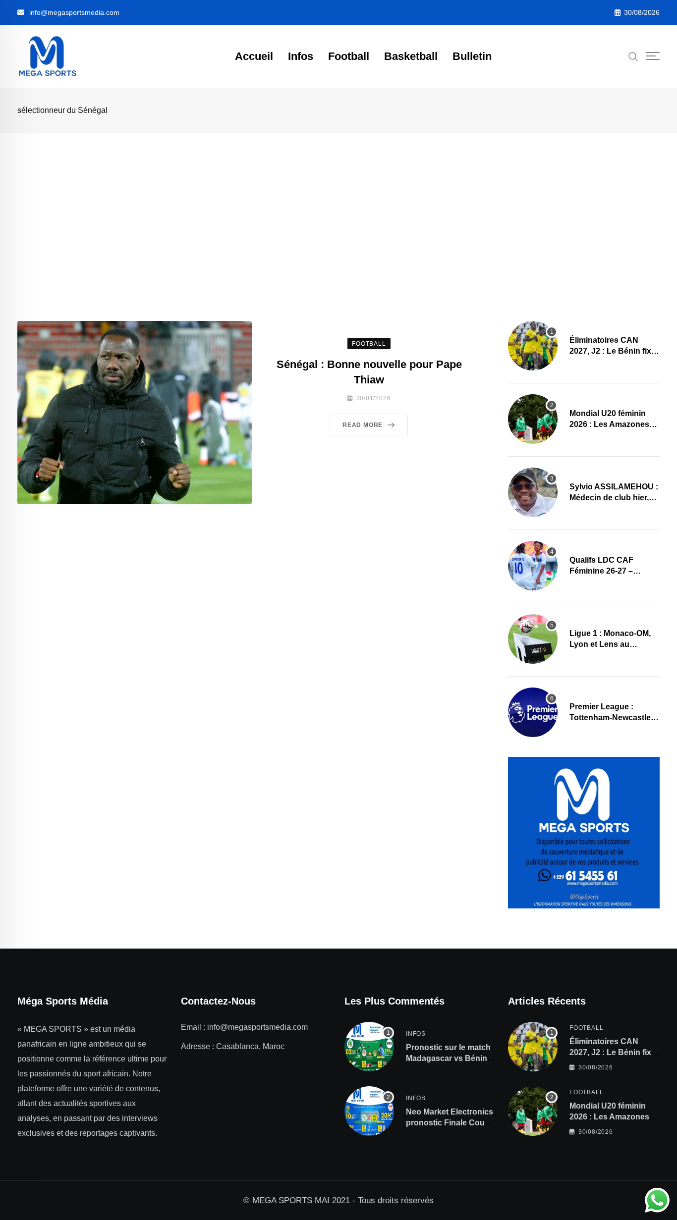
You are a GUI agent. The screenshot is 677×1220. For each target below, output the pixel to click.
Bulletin (472, 56)
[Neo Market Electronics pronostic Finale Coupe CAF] (369, 1111)
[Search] (633, 56)
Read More (362, 425)
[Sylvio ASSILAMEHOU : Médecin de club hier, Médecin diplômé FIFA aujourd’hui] (533, 492)
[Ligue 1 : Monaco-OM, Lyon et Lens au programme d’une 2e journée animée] (533, 639)
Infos (300, 56)
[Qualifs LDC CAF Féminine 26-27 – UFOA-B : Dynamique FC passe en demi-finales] (533, 565)
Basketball (411, 56)
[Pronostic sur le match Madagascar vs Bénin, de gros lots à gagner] (369, 1046)
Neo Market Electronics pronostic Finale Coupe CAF (450, 1123)
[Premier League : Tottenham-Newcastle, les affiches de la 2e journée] (533, 712)
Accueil (254, 56)
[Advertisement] (338, 207)
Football (348, 56)
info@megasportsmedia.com (74, 12)
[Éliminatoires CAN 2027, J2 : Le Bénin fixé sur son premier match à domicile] (533, 346)
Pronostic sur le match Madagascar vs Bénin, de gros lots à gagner (448, 1058)
